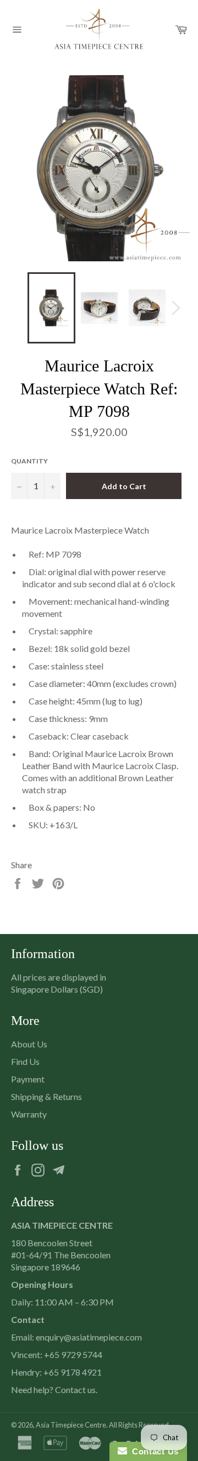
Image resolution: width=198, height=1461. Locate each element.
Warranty (29, 1114)
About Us (29, 1044)
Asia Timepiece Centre (71, 1424)
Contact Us (153, 1451)
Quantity (29, 461)
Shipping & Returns (46, 1096)
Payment (28, 1079)
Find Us (25, 1061)
